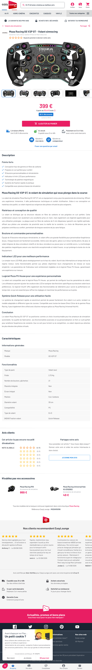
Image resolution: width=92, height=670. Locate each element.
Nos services (57, 641)
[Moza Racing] (5, 33)
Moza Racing (74, 506)
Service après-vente (60, 645)
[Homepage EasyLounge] (9, 5)
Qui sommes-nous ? (59, 638)
